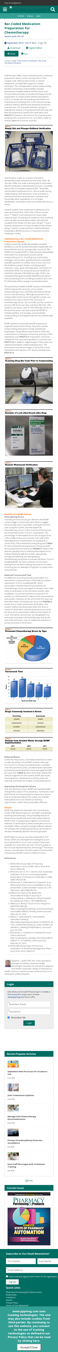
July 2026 (11, 1147)
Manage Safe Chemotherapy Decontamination (22, 1117)
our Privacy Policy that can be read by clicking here (29, 1336)
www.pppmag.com (16, 997)
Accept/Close (29, 1347)
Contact (20, 16)
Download (15, 47)
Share (12, 53)
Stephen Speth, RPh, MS (14, 36)
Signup (30, 16)
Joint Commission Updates (21, 1095)
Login (38, 16)
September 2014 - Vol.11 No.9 (21, 42)
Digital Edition (35, 47)
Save (25, 53)
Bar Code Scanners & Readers (26, 61)
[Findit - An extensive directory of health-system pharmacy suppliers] (29, 1180)
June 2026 (11, 1078)
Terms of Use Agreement (12, 3)
